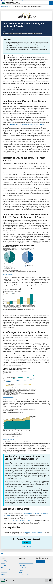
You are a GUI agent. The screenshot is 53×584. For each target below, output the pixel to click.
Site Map (3, 574)
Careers (3, 563)
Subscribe (25, 542)
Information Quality (5, 570)
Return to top (4, 553)
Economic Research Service (12, 2)
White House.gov (23, 575)
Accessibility (4, 561)
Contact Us (3, 565)
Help (2, 567)
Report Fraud (22, 568)
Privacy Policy (28, 546)
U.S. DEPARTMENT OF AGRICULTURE (12, 3)
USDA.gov (21, 570)
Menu (51, 3)
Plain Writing (22, 565)
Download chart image (8, 274)
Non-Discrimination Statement (26, 563)
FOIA (20, 561)
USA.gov (21, 572)
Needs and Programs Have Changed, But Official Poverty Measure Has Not (27, 124)
